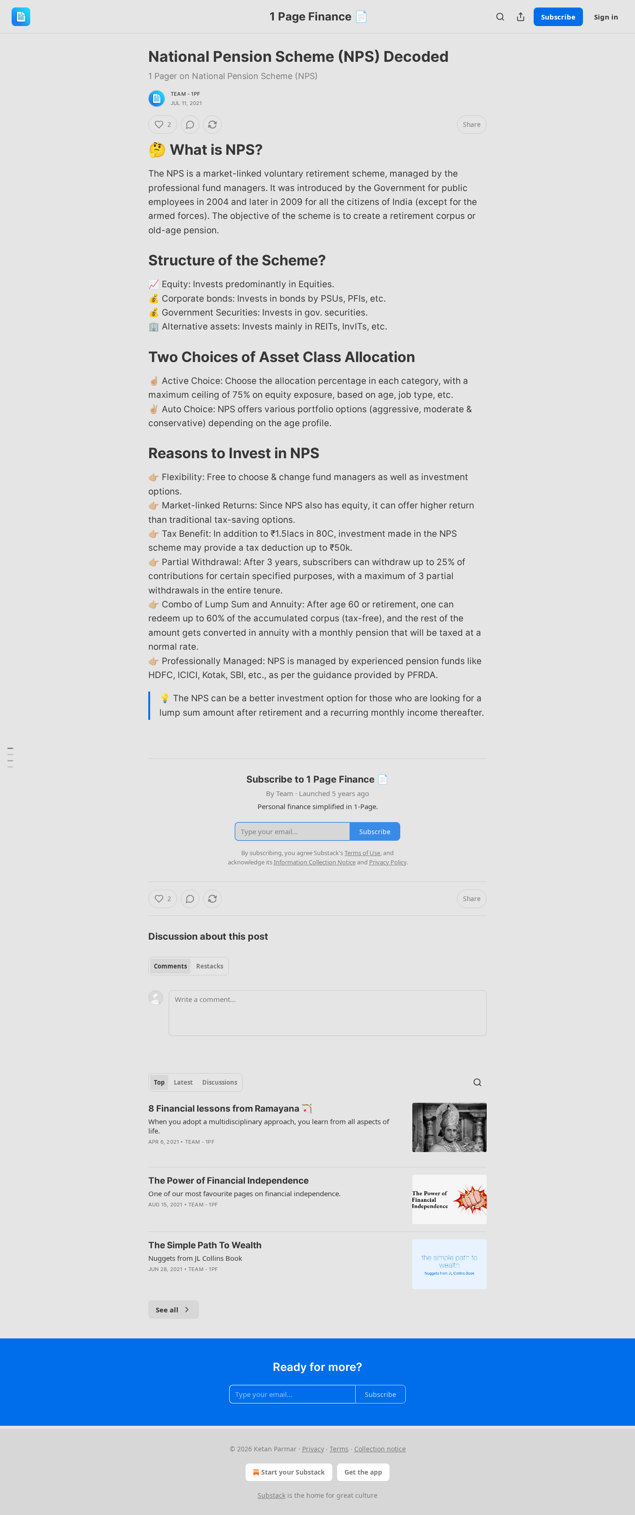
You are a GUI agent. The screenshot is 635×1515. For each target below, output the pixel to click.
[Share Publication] (520, 16)
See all (167, 1309)
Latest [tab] (183, 1082)
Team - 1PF (185, 94)
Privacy (313, 1448)
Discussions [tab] (219, 1082)
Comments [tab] (170, 966)
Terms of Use (362, 853)
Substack (271, 1495)
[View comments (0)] (190, 124)
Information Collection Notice (315, 862)
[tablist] (188, 966)
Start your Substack (293, 1472)
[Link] (135, 149)
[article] (317, 1131)
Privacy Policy (387, 862)
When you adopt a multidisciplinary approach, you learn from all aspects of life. (268, 1126)
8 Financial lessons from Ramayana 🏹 (230, 1108)
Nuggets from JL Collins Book (195, 1258)
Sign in (606, 16)
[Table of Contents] (10, 757)
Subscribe (558, 16)
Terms (339, 1448)
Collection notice (380, 1448)
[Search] (500, 16)
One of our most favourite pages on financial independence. (244, 1193)
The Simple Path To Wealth (205, 1245)
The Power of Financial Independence (228, 1180)
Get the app (363, 1472)
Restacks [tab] (209, 966)
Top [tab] (159, 1082)
